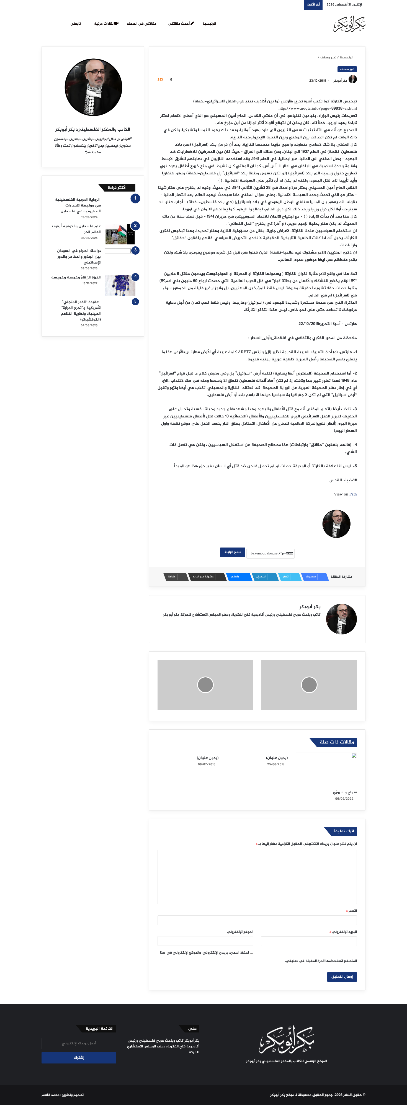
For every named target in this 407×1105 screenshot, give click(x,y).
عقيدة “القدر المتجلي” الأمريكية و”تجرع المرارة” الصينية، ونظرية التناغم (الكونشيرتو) (81, 311)
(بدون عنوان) (277, 758)
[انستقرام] (276, 1071)
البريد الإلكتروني (343, 932)
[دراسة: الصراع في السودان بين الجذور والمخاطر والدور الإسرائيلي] (120, 258)
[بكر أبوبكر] (349, 24)
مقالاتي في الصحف (142, 24)
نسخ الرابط (232, 552)
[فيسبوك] (303, 1071)
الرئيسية (209, 24)
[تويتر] (296, 1071)
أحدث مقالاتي (179, 24)
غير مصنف (328, 58)
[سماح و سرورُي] (326, 770)
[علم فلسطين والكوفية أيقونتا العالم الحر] (120, 234)
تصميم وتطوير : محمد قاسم (63, 1095)
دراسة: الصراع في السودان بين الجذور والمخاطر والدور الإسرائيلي (79, 257)
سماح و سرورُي (345, 792)
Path (353, 494)
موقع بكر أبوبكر (282, 1095)
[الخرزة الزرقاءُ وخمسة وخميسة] (120, 285)
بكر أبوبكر (340, 81)
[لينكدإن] (290, 1071)
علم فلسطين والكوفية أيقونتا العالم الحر (75, 229)
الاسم (351, 911)
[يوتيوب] (283, 1071)
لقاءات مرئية (104, 24)
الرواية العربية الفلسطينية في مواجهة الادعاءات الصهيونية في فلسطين (78, 206)
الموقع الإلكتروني (240, 932)
